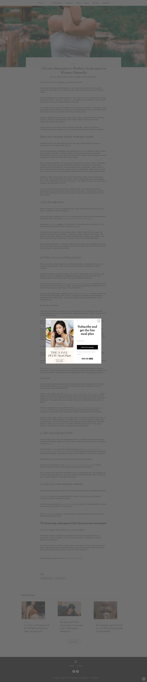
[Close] (99, 321)
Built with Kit (87, 358)
